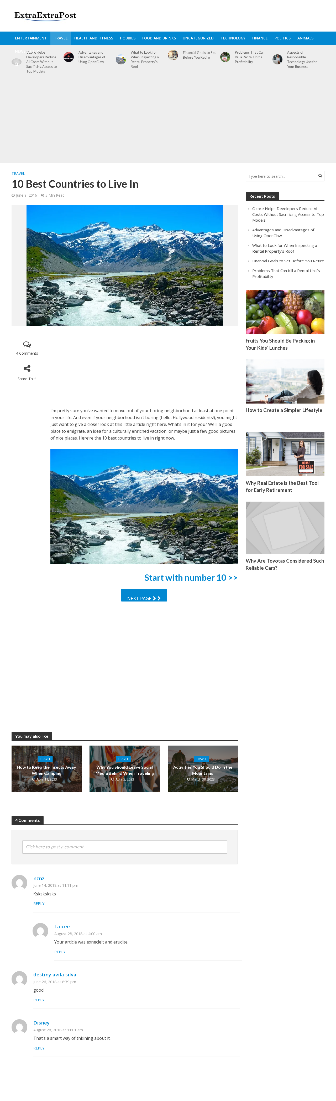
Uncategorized (198, 37)
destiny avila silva (54, 974)
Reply (38, 903)
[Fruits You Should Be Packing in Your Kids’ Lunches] (285, 311)
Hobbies (127, 37)
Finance (260, 37)
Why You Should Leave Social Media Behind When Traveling (125, 770)
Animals (305, 37)
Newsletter (27, 51)
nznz (38, 878)
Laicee (62, 926)
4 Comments (27, 353)
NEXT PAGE (140, 598)
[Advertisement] (168, 121)
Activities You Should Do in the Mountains (202, 770)
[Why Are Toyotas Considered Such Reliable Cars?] (285, 527)
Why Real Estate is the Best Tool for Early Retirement (282, 486)
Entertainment (31, 37)
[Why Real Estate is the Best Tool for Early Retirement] (285, 453)
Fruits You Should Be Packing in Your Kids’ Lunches (280, 344)
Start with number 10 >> (191, 577)
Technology (232, 37)
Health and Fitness (93, 37)
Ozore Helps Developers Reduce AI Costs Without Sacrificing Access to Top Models (288, 214)
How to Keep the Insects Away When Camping (46, 770)
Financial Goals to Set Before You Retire (288, 260)
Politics (283, 37)
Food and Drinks (159, 37)
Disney (41, 1022)
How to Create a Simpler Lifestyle (284, 410)
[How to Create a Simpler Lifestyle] (285, 381)
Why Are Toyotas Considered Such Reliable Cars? (285, 564)
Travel (60, 37)
